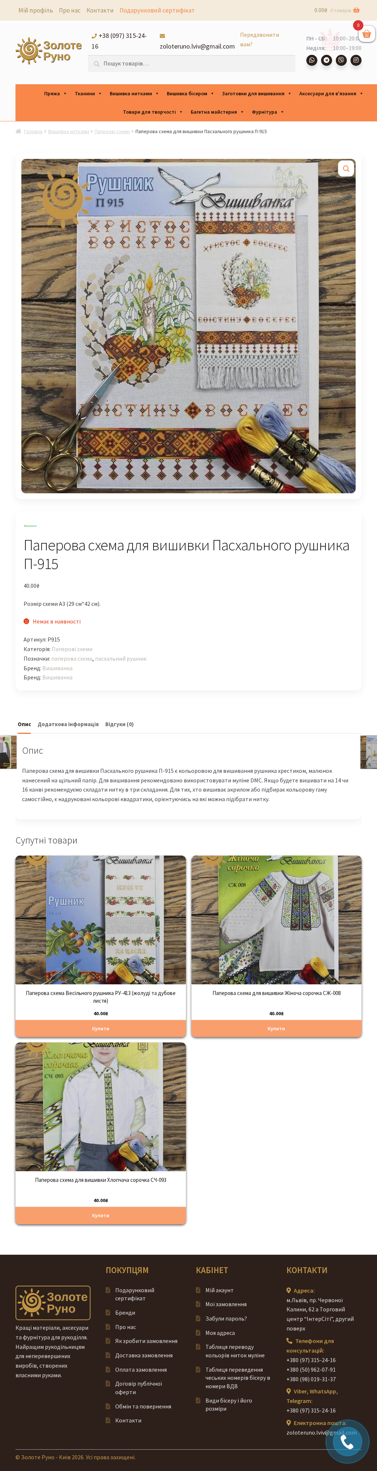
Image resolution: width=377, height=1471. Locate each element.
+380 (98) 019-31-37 (311, 1379)
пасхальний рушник (121, 658)
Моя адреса (220, 1332)
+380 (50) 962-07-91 (311, 1369)
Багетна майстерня (214, 112)
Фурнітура (264, 112)
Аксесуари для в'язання (327, 93)
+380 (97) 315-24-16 (311, 1360)
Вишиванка (57, 668)
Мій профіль (35, 10)
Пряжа (52, 93)
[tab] (24, 724)
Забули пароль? (226, 1318)
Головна (33, 131)
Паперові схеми (112, 131)
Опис (24, 724)
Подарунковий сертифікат (157, 10)
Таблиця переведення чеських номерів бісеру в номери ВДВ (237, 1378)
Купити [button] (100, 1028)
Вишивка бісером (187, 93)
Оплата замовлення (141, 1369)
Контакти (100, 10)
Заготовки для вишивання (253, 93)
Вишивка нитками (131, 93)
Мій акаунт (219, 1290)
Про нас (70, 10)
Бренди (125, 1312)
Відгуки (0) (119, 724)
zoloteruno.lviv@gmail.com (321, 1432)
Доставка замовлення (144, 1355)
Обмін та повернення (143, 1406)
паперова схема (71, 658)
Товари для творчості (149, 112)
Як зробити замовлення (146, 1340)
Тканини (85, 93)
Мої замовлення (226, 1304)
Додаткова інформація (68, 724)
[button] (346, 168)
